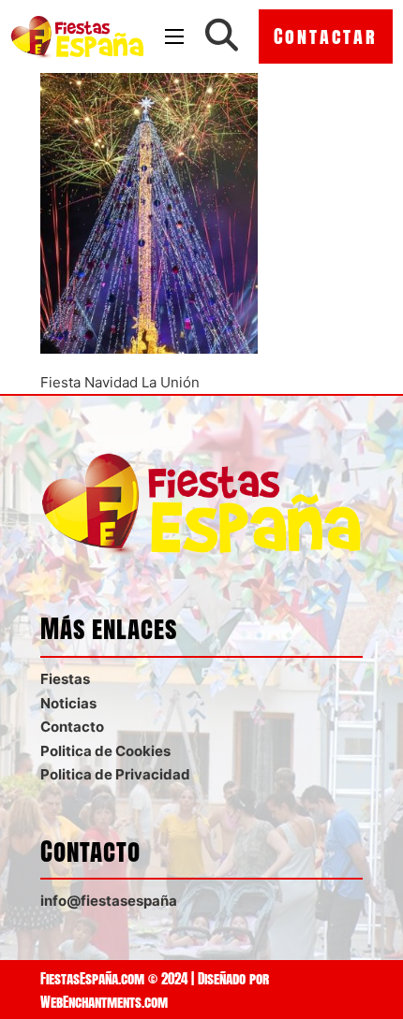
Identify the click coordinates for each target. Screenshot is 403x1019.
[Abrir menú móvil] (174, 36)
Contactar (326, 36)
